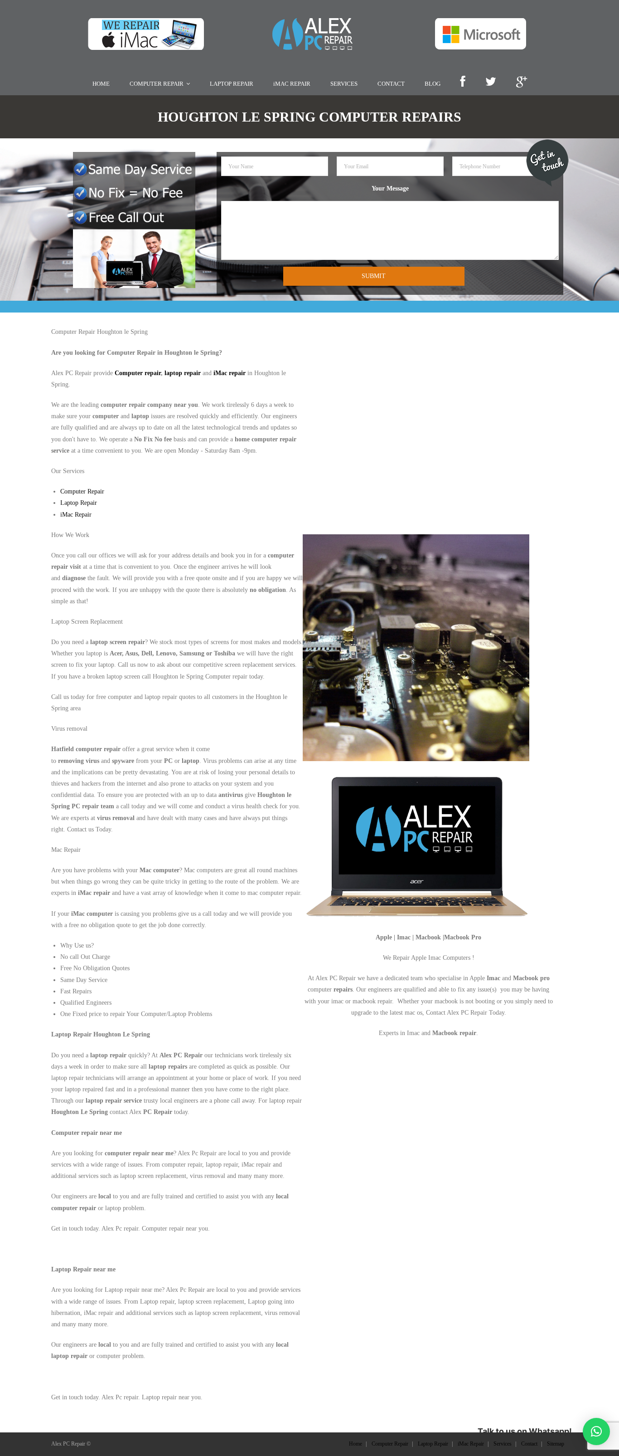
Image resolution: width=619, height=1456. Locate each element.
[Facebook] (462, 82)
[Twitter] (490, 82)
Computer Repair (82, 491)
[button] (596, 1431)
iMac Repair (76, 514)
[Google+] (522, 82)
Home (355, 1444)
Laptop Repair (78, 502)
